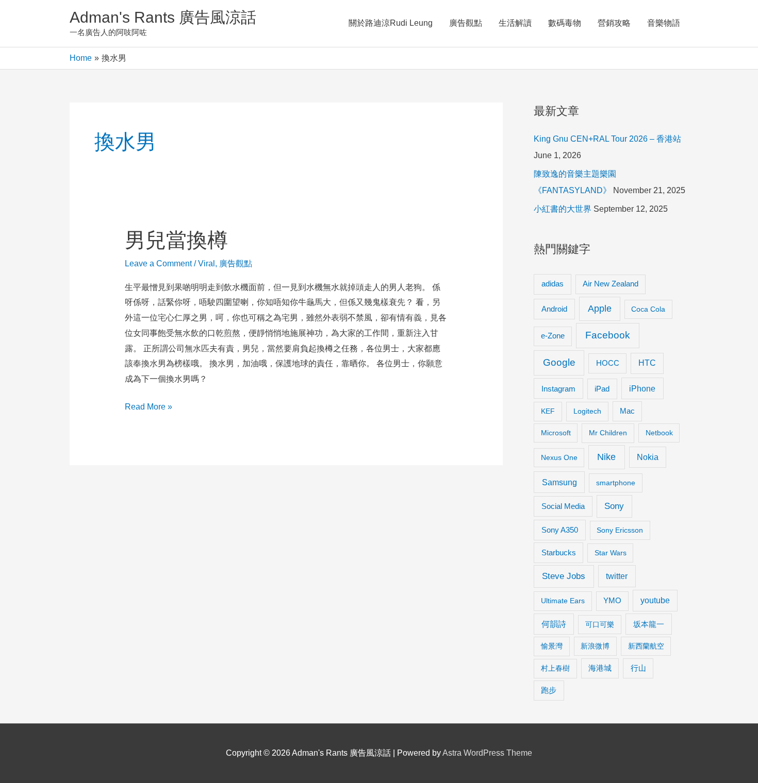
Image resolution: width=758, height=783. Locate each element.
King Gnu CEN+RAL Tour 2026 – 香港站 (607, 138)
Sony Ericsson (620, 530)
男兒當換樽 (176, 240)
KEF (548, 411)
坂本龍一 (648, 624)
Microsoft (556, 433)
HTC (647, 363)
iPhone (642, 388)
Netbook (659, 433)
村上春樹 (555, 668)
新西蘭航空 (646, 646)
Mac (627, 411)
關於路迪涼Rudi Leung (391, 23)
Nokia (647, 457)
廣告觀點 (465, 23)
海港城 (600, 668)
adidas (552, 283)
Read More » (148, 408)
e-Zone (553, 336)
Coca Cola (648, 309)
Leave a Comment (158, 263)
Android (554, 308)
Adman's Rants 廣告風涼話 (163, 17)
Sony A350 (559, 529)
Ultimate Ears (563, 601)
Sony (614, 506)
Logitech (587, 411)
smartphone (615, 483)
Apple (600, 308)
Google (559, 362)
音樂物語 (663, 23)
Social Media (563, 506)
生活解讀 (515, 23)
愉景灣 (552, 646)
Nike (606, 457)
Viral (206, 263)
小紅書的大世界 (562, 209)
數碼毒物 (564, 23)
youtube (655, 600)
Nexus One (559, 457)
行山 (638, 668)
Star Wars (611, 553)
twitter (617, 576)
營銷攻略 (614, 23)
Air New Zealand (610, 284)
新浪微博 (595, 646)
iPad (602, 388)
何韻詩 (553, 624)
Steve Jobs (563, 576)
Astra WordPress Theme (487, 752)
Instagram (558, 388)
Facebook (607, 335)
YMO (612, 601)
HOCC (607, 363)
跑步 (548, 690)
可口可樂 (599, 624)
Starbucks (558, 552)
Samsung (559, 482)
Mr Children (608, 433)
